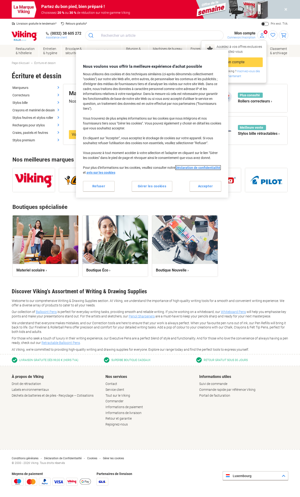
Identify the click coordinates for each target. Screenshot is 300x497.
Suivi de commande (213, 384)
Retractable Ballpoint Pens (60, 343)
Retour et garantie (118, 418)
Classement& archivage (278, 51)
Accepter (205, 186)
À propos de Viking (28, 376)
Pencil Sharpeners (142, 316)
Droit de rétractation (26, 384)
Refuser (98, 186)
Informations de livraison (123, 413)
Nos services (116, 376)
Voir (75, 134)
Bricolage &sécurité (73, 51)
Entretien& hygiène (50, 51)
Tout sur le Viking (117, 395)
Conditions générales (25, 458)
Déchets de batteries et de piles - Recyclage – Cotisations (53, 395)
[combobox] (154, 35)
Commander (114, 401)
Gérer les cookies (113, 458)
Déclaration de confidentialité (198, 167)
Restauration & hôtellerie (25, 51)
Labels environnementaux (30, 390)
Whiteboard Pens (233, 312)
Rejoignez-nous (116, 424)
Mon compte (234, 62)
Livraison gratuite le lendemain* (36, 23)
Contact (111, 384)
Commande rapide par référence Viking (227, 390)
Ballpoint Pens (46, 312)
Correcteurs (21, 95)
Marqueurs (20, 88)
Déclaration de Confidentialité (63, 458)
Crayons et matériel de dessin (33, 110)
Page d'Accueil (21, 63)
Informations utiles (215, 376)
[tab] (56, 386)
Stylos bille (20, 103)
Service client (114, 390)
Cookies (92, 458)
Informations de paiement (124, 407)
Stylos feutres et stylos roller (32, 118)
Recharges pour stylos (28, 125)
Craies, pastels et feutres (30, 133)
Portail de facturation (214, 395)
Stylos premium (23, 140)
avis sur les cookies (100, 172)
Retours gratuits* (76, 23)
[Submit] (91, 35)
